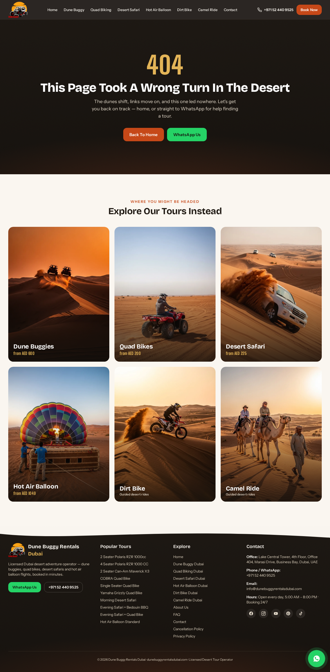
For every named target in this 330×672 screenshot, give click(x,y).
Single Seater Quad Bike (119, 585)
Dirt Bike (184, 9)
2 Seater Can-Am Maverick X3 (124, 571)
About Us (180, 607)
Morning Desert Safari (118, 600)
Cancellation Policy (188, 629)
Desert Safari (129, 9)
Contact (230, 9)
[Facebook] (251, 613)
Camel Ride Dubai (187, 600)
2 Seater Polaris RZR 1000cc (123, 556)
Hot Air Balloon (158, 9)
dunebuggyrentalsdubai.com (167, 659)
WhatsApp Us (187, 134)
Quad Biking (100, 9)
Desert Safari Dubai (189, 578)
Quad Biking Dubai (188, 571)
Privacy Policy (184, 636)
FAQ (176, 614)
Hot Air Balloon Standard (120, 621)
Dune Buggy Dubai (188, 564)
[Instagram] (263, 613)
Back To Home (143, 134)
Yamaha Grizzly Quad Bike (121, 593)
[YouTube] (275, 613)
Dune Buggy (74, 9)
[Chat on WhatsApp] (316, 658)
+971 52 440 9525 (278, 9)
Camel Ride (208, 9)
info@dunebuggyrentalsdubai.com (274, 588)
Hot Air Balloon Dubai (190, 585)
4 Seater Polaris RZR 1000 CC (124, 564)
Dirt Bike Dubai (185, 593)
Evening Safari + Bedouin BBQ (124, 607)
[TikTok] (300, 613)
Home (52, 9)
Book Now (309, 9)
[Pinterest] (288, 613)
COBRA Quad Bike (115, 578)
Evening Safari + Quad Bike (121, 614)
